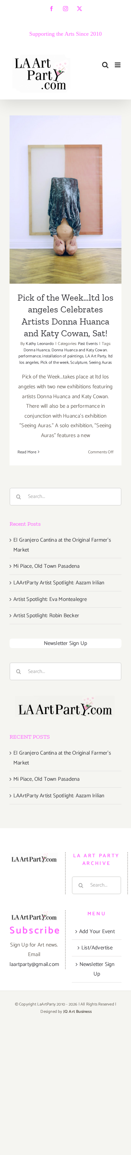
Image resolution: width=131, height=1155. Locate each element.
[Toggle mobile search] (105, 65)
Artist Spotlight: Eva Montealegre (50, 599)
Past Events (88, 343)
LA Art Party (95, 356)
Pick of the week (54, 362)
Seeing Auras (100, 362)
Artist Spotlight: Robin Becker (46, 615)
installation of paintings (62, 356)
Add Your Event (97, 931)
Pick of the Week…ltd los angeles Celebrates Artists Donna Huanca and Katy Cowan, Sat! (65, 174)
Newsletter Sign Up (65, 643)
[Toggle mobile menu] (118, 65)
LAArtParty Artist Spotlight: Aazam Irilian (58, 582)
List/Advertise (97, 947)
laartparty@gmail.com (34, 964)
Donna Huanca (37, 350)
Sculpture (78, 362)
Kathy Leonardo (40, 343)
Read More (26, 452)
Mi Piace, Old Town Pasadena (46, 566)
